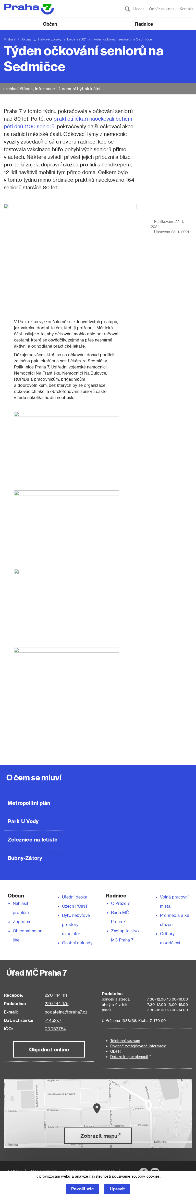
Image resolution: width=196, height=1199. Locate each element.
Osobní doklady (77, 942)
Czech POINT (75, 906)
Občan (50, 23)
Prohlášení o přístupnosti (91, 1171)
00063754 (55, 1028)
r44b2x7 (53, 1020)
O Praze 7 (120, 903)
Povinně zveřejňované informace (138, 1046)
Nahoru (14, 1171)
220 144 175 (56, 1003)
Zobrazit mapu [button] (98, 1136)
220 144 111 (56, 995)
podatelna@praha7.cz (66, 1011)
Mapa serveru (44, 1171)
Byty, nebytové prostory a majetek (76, 924)
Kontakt (186, 9)
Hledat (137, 9)
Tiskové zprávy (49, 39)
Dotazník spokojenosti (129, 1056)
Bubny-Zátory (25, 858)
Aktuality (28, 39)
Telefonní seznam (125, 1040)
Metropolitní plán (29, 803)
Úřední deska (75, 896)
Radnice (144, 23)
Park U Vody (23, 821)
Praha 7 (10, 39)
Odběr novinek (162, 9)
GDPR (115, 1051)
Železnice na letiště (32, 839)
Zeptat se (22, 921)
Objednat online (49, 1049)
